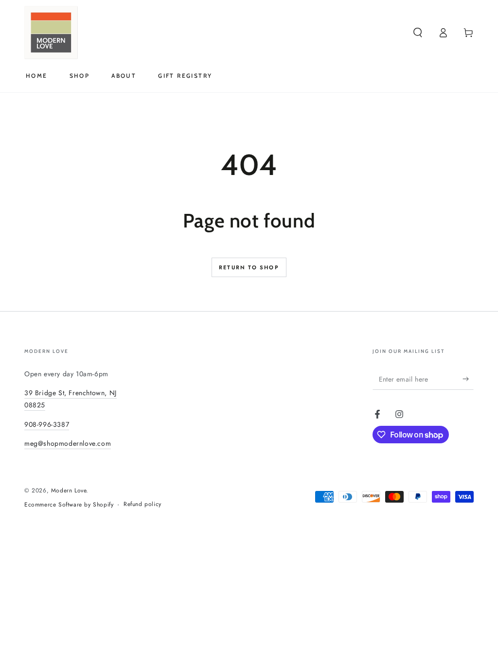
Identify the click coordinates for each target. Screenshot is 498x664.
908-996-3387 (46, 424)
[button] (417, 32)
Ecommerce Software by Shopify (68, 505)
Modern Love (69, 490)
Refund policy (142, 504)
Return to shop (249, 267)
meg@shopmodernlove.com (67, 443)
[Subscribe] (468, 378)
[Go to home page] (51, 32)
